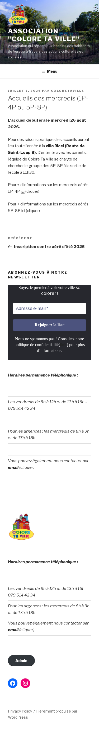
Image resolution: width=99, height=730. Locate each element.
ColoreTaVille (67, 91)
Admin (21, 660)
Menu (52, 71)
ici (23, 191)
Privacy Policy (20, 711)
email (13, 467)
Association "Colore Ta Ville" (44, 35)
